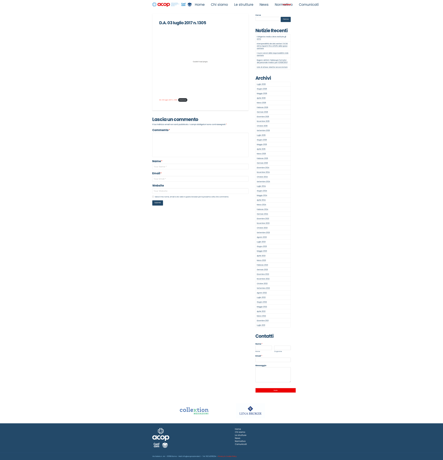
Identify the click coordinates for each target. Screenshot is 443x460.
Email (157, 173)
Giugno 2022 (262, 302)
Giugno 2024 (262, 191)
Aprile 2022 (261, 311)
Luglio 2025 (261, 135)
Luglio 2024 (261, 186)
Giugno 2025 (262, 140)
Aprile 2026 (261, 98)
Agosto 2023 (262, 237)
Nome (258, 344)
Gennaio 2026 (262, 112)
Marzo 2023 (261, 260)
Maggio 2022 (262, 307)
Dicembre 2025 (263, 116)
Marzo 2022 (261, 316)
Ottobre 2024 (262, 177)
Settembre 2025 (263, 130)
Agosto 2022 (262, 293)
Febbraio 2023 (262, 265)
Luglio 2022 (261, 297)
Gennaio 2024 (262, 214)
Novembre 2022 (263, 279)
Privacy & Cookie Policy (227, 456)
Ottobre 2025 (262, 126)
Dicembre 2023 (263, 218)
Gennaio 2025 (262, 163)
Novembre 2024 (263, 172)
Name (157, 161)
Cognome (278, 351)
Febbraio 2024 (262, 209)
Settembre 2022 (263, 288)
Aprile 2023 (261, 256)
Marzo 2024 (261, 204)
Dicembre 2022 (263, 274)
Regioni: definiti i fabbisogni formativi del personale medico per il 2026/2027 (272, 61)
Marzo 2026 (261, 103)
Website (158, 185)
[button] (287, 5)
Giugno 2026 (262, 89)
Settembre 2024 (263, 181)
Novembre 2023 (263, 223)
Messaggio (260, 365)
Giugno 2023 (262, 246)
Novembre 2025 (263, 121)
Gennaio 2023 (262, 269)
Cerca (258, 15)
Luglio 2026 (261, 84)
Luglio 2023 (261, 242)
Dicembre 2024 (263, 167)
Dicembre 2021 (263, 320)
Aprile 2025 (261, 149)
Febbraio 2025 (262, 158)
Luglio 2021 (261, 325)
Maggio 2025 (262, 144)
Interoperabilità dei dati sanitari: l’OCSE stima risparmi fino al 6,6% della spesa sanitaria (272, 46)
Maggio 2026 (262, 93)
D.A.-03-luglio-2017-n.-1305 (168, 100)
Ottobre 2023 (262, 228)
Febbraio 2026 (262, 107)
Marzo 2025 (261, 153)
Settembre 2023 (263, 232)
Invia (275, 390)
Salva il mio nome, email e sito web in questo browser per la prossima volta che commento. (192, 197)
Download (183, 100)
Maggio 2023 (262, 251)
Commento (161, 130)
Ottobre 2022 (262, 283)
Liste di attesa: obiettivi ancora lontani (272, 67)
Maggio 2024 (262, 195)
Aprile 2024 (261, 200)
